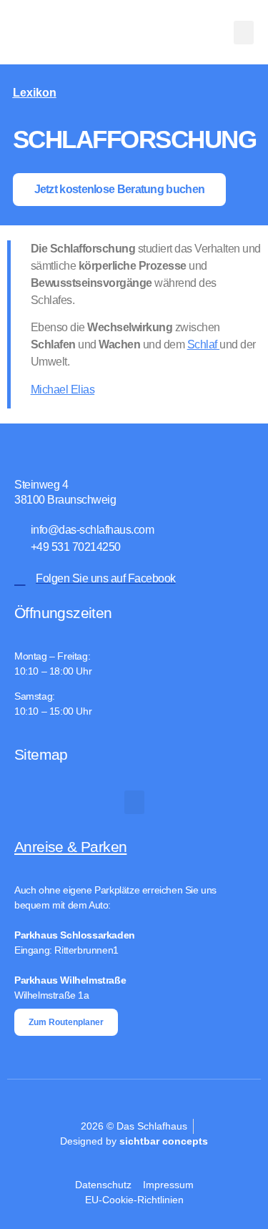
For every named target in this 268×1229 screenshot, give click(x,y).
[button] (244, 32)
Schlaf (203, 344)
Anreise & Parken (70, 846)
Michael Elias (63, 389)
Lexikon (34, 93)
